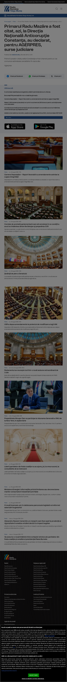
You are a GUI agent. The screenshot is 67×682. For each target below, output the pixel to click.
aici (14, 647)
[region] (33, 653)
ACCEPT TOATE (33, 675)
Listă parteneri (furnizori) (8, 670)
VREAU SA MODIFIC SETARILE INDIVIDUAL (33, 678)
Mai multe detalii (50, 636)
